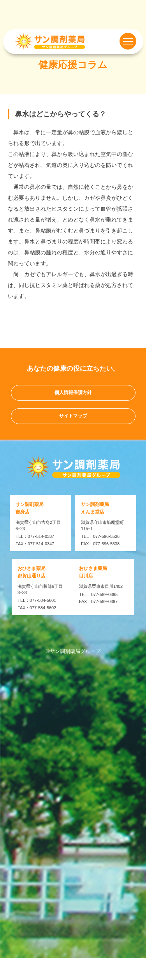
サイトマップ (73, 416)
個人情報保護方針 (73, 392)
